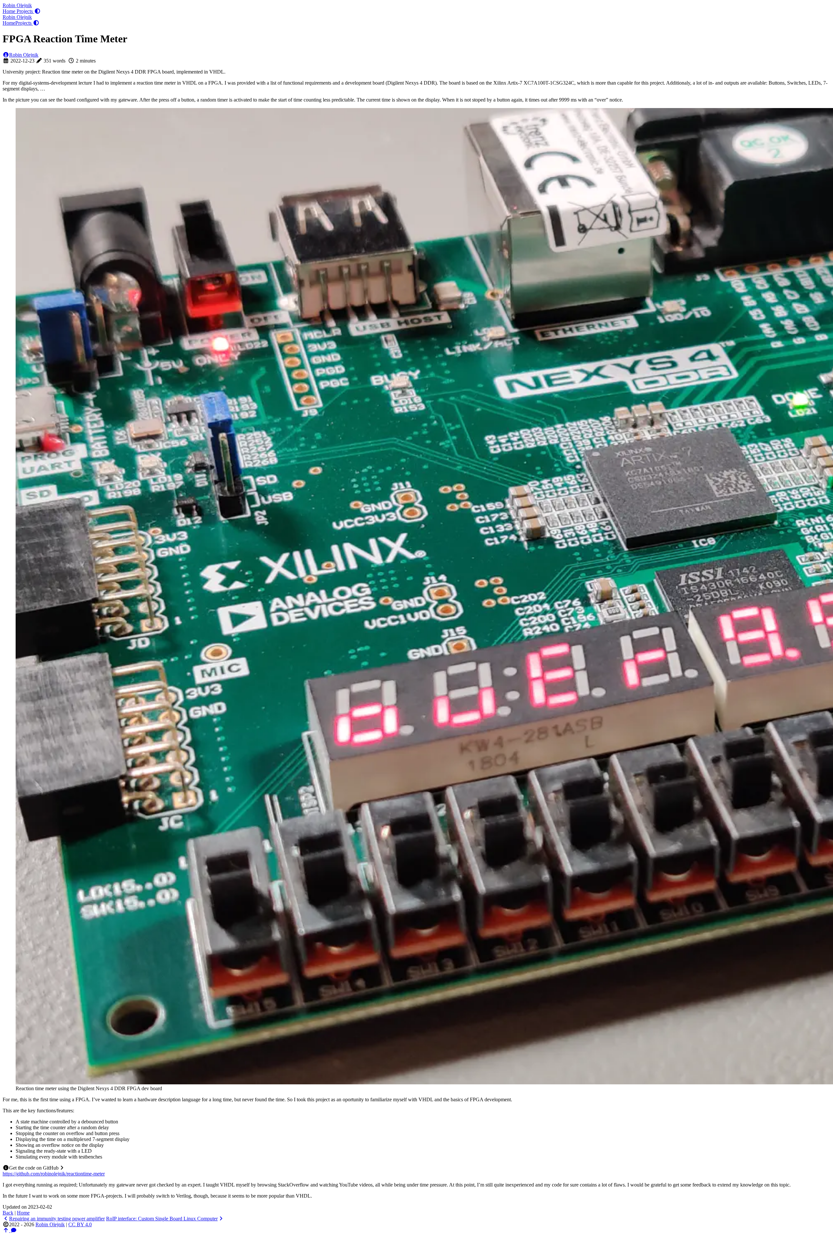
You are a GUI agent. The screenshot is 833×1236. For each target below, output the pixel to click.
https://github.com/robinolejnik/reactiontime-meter (54, 1173)
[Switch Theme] (37, 11)
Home (10, 11)
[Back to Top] (6, 1230)
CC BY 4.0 (80, 1224)
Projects (25, 11)
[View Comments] (13, 1230)
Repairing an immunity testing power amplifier (57, 1218)
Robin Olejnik (17, 5)
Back (8, 1212)
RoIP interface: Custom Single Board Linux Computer (162, 1218)
